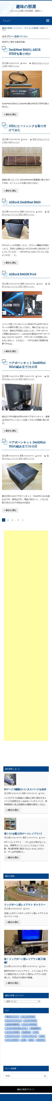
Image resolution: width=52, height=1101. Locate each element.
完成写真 (26, 1032)
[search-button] (45, 1075)
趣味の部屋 (26, 6)
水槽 (23, 1040)
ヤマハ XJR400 (12, 1040)
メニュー (7, 20)
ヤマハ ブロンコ (29, 1036)
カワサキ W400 (13, 1032)
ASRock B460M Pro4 (22, 274)
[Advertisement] (26, 636)
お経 (42, 1036)
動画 (31, 1040)
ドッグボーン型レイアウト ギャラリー (24, 904)
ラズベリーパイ (13, 1036)
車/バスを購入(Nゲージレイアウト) (23, 833)
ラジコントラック (14, 1021)
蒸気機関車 (35, 1028)
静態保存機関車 (13, 1024)
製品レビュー (12, 1016)
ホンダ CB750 (28, 1017)
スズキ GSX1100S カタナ (17, 1028)
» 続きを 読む (10, 114)
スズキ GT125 (30, 1021)
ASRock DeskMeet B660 (25, 202)
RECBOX (40, 1040)
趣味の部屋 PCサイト (26, 1089)
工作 (36, 1032)
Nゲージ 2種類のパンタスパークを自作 (25, 789)
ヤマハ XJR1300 (29, 1024)
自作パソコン (14, 66)
